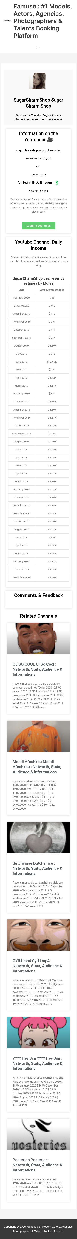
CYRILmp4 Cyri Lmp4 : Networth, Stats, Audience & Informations (37, 966)
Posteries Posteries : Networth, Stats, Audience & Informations (37, 1165)
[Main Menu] (38, 48)
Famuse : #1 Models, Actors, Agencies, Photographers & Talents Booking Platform (42, 21)
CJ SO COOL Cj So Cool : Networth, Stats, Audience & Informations (37, 669)
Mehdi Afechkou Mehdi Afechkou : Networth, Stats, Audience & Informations (37, 766)
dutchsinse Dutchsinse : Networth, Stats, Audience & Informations (37, 868)
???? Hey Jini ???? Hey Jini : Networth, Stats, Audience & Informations (37, 1063)
